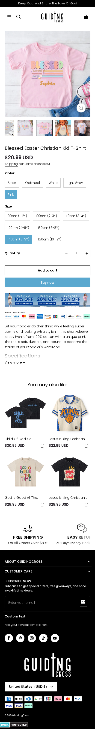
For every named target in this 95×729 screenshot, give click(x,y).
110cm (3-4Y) (76, 216)
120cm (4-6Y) (18, 227)
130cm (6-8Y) (48, 227)
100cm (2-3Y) (46, 216)
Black (12, 182)
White (53, 182)
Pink (11, 194)
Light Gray (74, 182)
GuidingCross (21, 715)
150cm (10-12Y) (49, 239)
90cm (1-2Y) (17, 216)
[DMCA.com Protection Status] (14, 727)
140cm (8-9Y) (18, 239)
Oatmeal (32, 182)
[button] (9, 16)
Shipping (11, 164)
